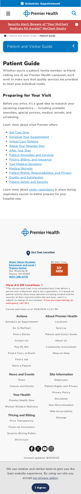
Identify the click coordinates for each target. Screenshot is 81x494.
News (21, 379)
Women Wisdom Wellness (21, 406)
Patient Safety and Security (28, 182)
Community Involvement (61, 346)
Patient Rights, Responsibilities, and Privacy (40, 173)
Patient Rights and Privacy (61, 386)
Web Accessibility (61, 411)
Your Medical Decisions (25, 164)
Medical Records (21, 168)
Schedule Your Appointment (29, 137)
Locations (61, 321)
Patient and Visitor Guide (23, 35)
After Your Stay (20, 150)
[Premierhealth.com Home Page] (5, 35)
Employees (61, 379)
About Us (61, 340)
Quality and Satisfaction (26, 177)
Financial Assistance (22, 427)
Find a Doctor (21, 334)
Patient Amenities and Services (31, 155)
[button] (8, 13)
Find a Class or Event (21, 353)
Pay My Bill (22, 346)
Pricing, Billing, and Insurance (30, 159)
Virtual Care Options (24, 141)
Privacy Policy (61, 392)
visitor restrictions (41, 190)
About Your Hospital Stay (27, 146)
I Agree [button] (40, 487)
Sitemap (61, 417)
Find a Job (21, 359)
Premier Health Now (21, 400)
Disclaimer (61, 398)
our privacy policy (45, 478)
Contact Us (22, 340)
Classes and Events (22, 386)
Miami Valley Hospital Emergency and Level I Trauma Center (22, 265)
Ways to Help (61, 353)
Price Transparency (22, 420)
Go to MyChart (22, 328)
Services (61, 328)
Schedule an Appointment (22, 321)
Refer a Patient (21, 365)
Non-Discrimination (61, 405)
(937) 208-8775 (18, 276)
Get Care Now (19, 132)
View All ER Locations (23, 285)
